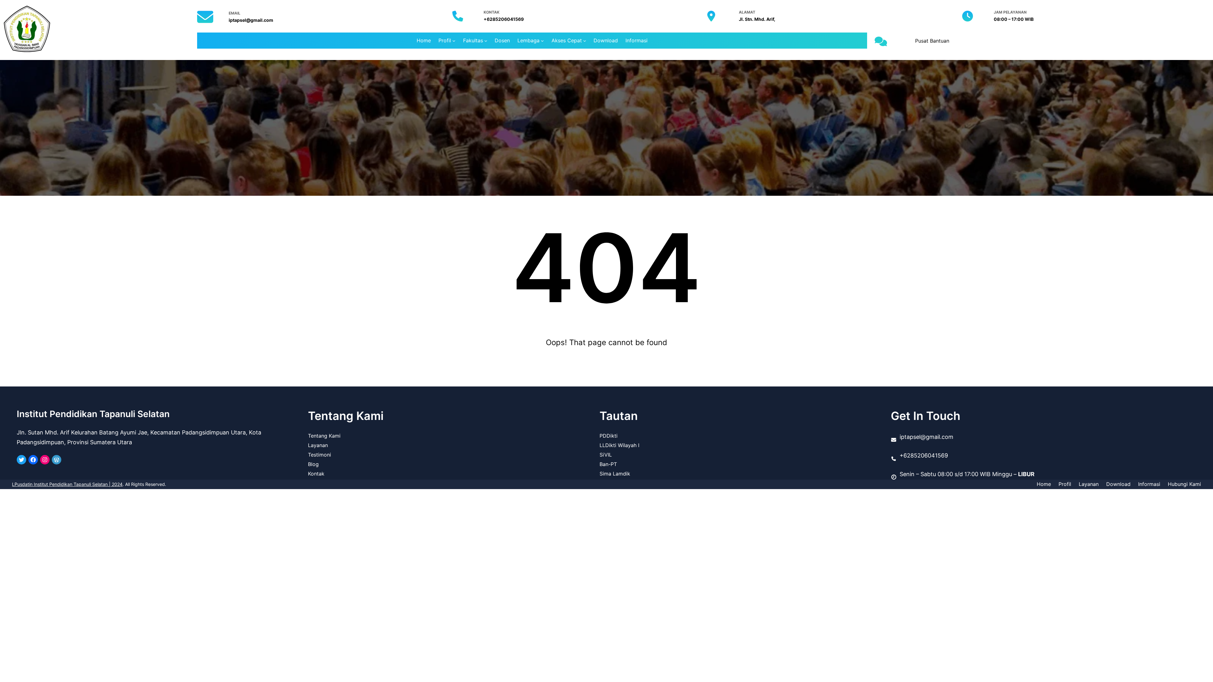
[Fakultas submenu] (485, 40)
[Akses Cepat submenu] (584, 40)
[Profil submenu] (454, 40)
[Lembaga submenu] (542, 40)
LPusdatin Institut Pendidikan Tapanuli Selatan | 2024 (67, 484)
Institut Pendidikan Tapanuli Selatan (93, 414)
